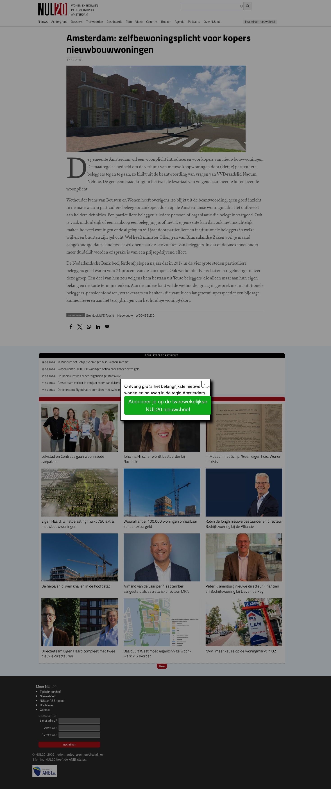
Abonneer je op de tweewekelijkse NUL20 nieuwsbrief (167, 405)
